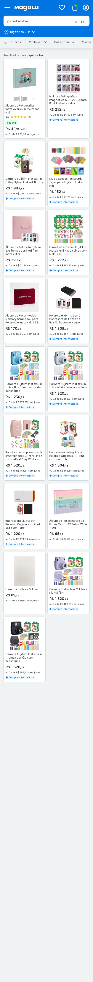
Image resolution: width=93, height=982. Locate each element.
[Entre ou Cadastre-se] (86, 7)
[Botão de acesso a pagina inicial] (33, 7)
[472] (24, 99)
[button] (76, 22)
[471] (16, 99)
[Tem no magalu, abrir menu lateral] (7, 7)
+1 (32, 98)
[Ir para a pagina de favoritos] (61, 7)
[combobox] (46, 21)
